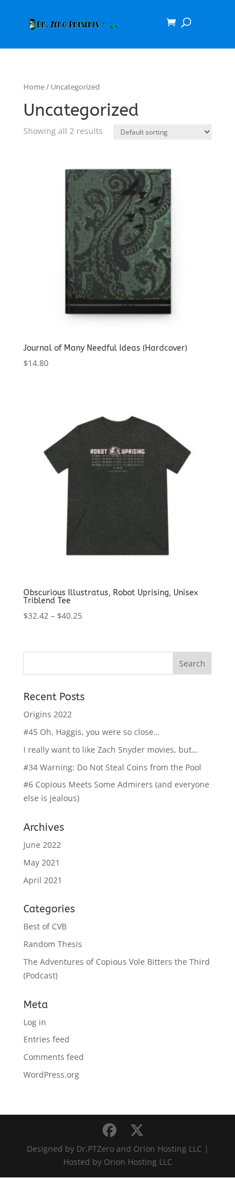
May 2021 (41, 862)
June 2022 (42, 844)
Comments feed (53, 1056)
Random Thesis (52, 944)
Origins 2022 (47, 714)
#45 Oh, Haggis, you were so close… (91, 731)
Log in (34, 1022)
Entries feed (46, 1039)
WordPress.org (51, 1074)
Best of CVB (45, 926)
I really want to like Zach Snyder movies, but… (110, 749)
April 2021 (42, 880)
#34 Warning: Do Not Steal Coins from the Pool (112, 767)
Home (33, 87)
